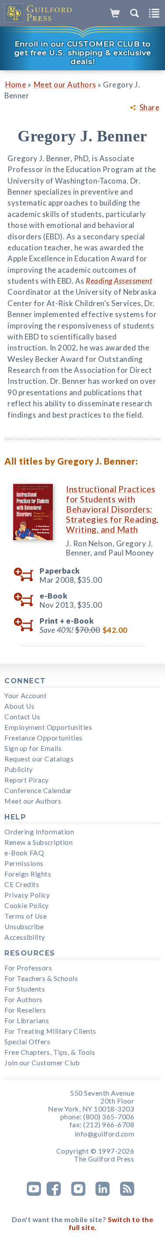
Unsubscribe (24, 927)
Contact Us (22, 717)
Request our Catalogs (38, 759)
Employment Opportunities (48, 727)
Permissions (24, 863)
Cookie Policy (26, 905)
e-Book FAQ (24, 853)
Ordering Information (39, 832)
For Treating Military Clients (50, 1031)
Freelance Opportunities (43, 738)
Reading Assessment (119, 280)
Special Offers (27, 1042)
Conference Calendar (38, 790)
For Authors (23, 999)
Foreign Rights (27, 874)
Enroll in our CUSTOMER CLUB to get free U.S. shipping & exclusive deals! (82, 53)
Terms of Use (25, 916)
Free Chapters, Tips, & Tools (49, 1052)
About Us (19, 706)
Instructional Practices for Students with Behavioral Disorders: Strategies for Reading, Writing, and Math (112, 509)
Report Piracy (26, 780)
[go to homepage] (38, 13)
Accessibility (24, 937)
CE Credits (21, 884)
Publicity (18, 769)
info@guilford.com (105, 1134)
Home (15, 84)
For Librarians (26, 1021)
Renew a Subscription (38, 842)
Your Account (25, 696)
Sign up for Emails (33, 748)
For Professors (28, 968)
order (26, 574)
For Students (24, 989)
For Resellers (25, 1010)
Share (149, 107)
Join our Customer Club (42, 1063)
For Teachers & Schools (41, 978)
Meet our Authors (65, 84)
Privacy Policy (27, 895)
